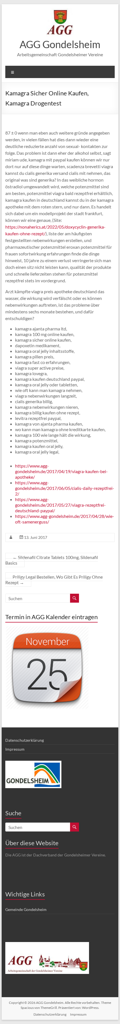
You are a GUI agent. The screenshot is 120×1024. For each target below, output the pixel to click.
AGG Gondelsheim (60, 44)
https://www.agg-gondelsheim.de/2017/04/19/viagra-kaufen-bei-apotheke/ (61, 471)
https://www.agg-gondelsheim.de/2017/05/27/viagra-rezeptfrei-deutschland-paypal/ (60, 505)
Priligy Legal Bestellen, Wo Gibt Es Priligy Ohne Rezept (54, 579)
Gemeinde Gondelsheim (26, 909)
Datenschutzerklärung (24, 740)
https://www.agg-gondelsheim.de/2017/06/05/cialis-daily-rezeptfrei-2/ (64, 488)
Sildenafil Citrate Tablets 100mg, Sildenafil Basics (51, 560)
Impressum (15, 749)
